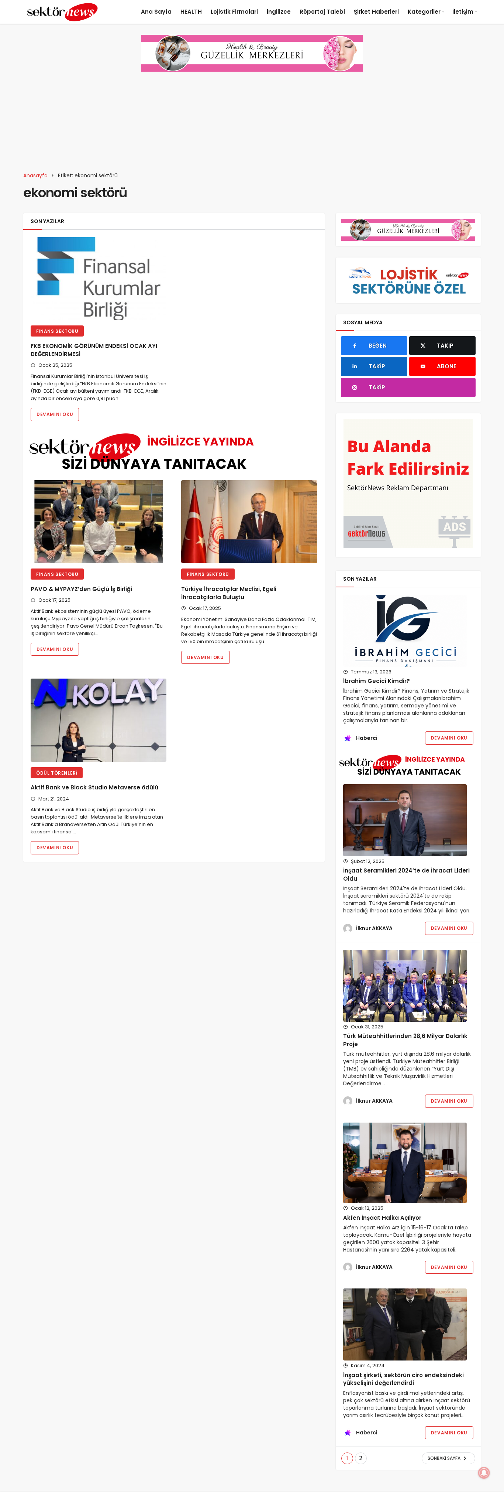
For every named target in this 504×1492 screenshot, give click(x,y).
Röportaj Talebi (322, 12)
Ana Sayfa (156, 12)
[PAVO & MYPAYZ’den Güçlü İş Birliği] (98, 521)
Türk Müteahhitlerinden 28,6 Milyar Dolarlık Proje (405, 1040)
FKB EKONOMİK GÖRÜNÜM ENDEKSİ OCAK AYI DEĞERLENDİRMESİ (94, 350)
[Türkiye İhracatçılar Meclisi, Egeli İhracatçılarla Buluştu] (249, 521)
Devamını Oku (55, 414)
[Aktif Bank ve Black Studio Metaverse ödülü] (98, 720)
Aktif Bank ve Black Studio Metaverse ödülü (94, 788)
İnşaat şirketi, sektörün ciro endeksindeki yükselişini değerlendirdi (403, 1379)
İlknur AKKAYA (374, 928)
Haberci (366, 738)
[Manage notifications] (484, 1473)
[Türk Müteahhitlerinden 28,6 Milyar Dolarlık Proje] (405, 986)
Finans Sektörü (57, 331)
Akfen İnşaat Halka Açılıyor (382, 1218)
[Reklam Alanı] (408, 483)
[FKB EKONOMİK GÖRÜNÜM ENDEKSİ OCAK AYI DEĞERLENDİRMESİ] (98, 278)
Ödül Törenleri (56, 773)
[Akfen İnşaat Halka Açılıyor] (405, 1163)
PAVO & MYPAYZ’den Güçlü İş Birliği (81, 589)
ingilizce (279, 12)
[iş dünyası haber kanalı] (62, 12)
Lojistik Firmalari (234, 12)
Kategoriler (424, 12)
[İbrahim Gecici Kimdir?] (405, 631)
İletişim (462, 12)
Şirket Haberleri (376, 12)
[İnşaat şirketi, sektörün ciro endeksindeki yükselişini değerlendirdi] (405, 1324)
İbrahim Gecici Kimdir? (376, 681)
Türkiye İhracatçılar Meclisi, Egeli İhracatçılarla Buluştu (228, 593)
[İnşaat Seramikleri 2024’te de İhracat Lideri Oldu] (405, 820)
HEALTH (191, 12)
